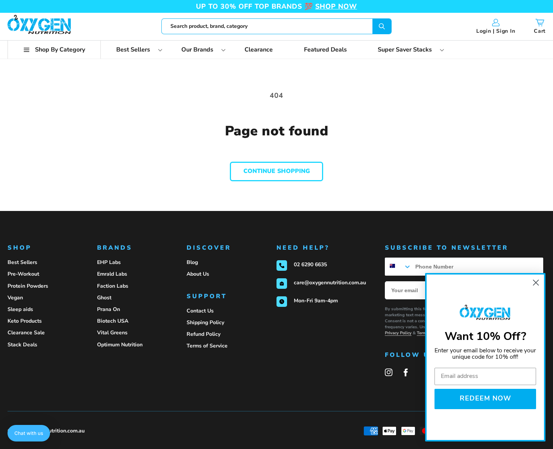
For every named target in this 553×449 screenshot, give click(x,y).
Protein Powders (28, 286)
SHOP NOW (336, 6)
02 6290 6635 (310, 264)
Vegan (15, 297)
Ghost (104, 297)
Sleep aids (20, 309)
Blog (192, 262)
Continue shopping (276, 171)
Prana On (108, 309)
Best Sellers (22, 262)
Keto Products (25, 321)
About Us (198, 274)
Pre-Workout (23, 274)
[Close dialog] (535, 282)
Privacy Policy (398, 333)
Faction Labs (112, 286)
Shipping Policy (205, 322)
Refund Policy (203, 334)
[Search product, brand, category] (382, 26)
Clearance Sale (26, 332)
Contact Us (200, 310)
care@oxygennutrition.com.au (330, 282)
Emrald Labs (112, 274)
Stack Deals (22, 344)
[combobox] (277, 26)
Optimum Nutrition (120, 344)
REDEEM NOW (485, 399)
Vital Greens (112, 332)
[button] (54, 50)
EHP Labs (109, 262)
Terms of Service (207, 345)
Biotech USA (112, 321)
